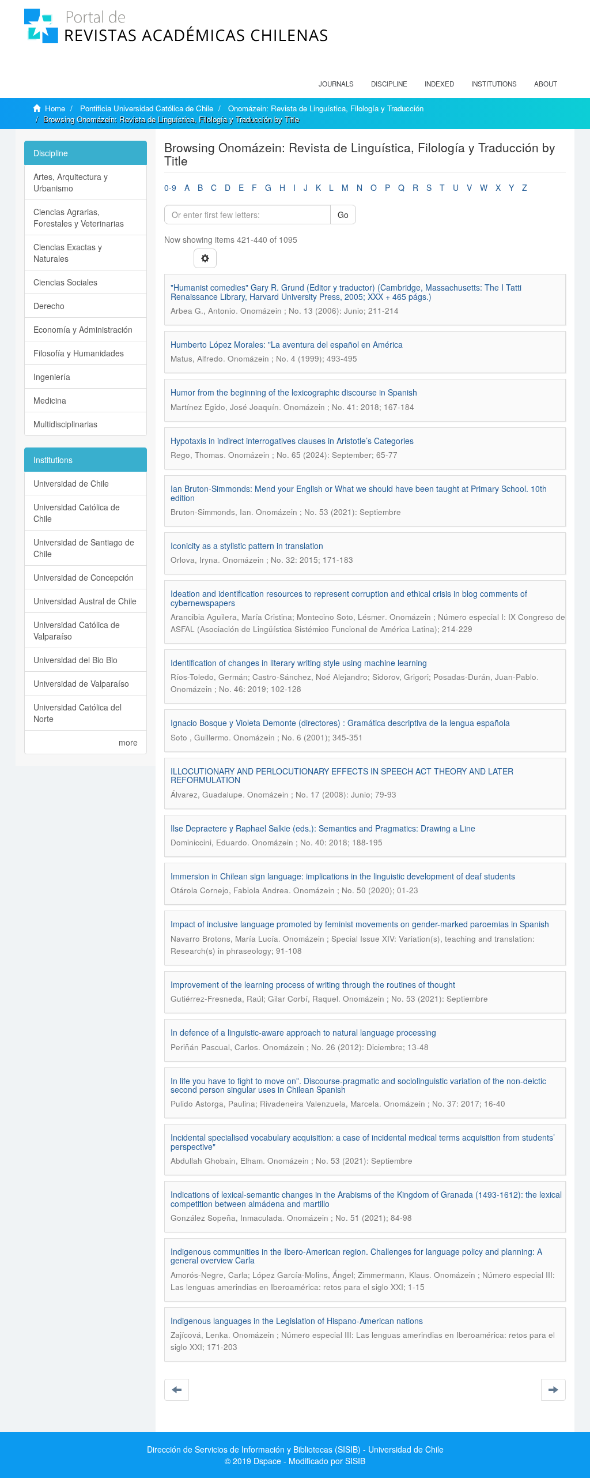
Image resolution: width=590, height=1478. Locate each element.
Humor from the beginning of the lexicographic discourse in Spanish (294, 392)
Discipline (389, 83)
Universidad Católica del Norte (77, 712)
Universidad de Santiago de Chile (83, 547)
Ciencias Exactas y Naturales (67, 252)
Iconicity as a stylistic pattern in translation (247, 545)
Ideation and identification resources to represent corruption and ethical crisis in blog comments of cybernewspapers (349, 598)
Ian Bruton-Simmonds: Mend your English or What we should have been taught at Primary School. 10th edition (359, 493)
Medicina (49, 400)
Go (343, 214)
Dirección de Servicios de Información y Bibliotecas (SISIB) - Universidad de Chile (295, 1449)
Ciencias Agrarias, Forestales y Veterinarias (78, 217)
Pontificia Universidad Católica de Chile (146, 108)
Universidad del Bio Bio (75, 659)
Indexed (439, 83)
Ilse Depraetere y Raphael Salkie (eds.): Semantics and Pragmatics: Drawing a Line (323, 828)
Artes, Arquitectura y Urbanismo (70, 182)
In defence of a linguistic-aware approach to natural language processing (303, 1032)
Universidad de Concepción (83, 577)
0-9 (170, 187)
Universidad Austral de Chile (85, 601)
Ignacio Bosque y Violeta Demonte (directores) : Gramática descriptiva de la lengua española (340, 722)
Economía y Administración (83, 329)
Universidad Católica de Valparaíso (76, 630)
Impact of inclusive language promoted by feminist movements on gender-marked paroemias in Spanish (360, 924)
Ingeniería (51, 376)
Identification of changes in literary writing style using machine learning (299, 662)
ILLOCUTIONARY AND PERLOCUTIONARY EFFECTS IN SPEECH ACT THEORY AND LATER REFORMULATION (342, 775)
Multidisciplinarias (65, 424)
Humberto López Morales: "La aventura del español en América (287, 344)
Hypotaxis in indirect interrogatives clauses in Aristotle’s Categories (292, 440)
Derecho (49, 305)
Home (55, 108)
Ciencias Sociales (65, 282)
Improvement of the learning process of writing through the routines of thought (313, 984)
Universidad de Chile (71, 483)
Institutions (494, 83)
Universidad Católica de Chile (76, 512)
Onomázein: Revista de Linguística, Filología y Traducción (325, 108)
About (545, 83)
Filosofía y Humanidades (78, 353)
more (128, 742)
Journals (336, 83)
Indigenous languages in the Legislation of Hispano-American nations (297, 1320)
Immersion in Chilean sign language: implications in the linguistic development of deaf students (343, 876)
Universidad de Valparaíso (81, 683)
